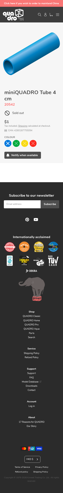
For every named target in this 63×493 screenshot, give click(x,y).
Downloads (31, 386)
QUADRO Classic (31, 316)
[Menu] (57, 14)
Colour (9, 137)
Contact (31, 390)
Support (31, 373)
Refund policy (21, 471)
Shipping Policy (31, 353)
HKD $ (29, 459)
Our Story (31, 426)
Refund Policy (31, 357)
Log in (32, 406)
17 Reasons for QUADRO (31, 422)
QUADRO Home (31, 320)
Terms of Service (22, 467)
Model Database (30, 381)
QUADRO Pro (31, 324)
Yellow (24, 143)
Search (31, 337)
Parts (31, 333)
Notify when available (24, 155)
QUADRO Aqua (32, 328)
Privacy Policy (41, 467)
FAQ (31, 377)
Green (16, 143)
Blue (7, 143)
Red (33, 143)
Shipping (22, 126)
